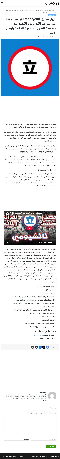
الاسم (55, 432)
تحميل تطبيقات (47, 10)
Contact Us (15, 456)
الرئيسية (53, 10)
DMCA (10, 456)
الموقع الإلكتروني (25, 439)
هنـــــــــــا (37, 335)
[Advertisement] (30, 110)
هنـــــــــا (35, 338)
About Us (21, 456)
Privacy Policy (4, 456)
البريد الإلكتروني (53, 439)
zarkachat (43, 392)
